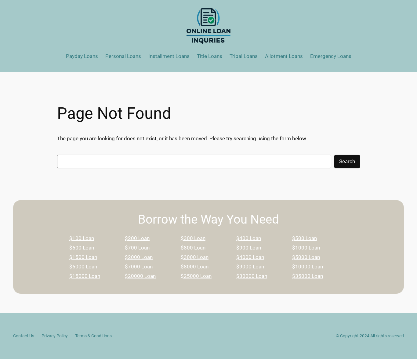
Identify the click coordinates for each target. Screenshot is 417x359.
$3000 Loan (195, 257)
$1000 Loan (306, 248)
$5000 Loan (306, 257)
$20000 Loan (140, 276)
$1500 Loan (83, 257)
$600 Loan (81, 248)
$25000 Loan (196, 276)
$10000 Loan (307, 267)
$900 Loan (248, 248)
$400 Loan (248, 238)
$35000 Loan (307, 276)
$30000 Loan (251, 276)
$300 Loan (193, 238)
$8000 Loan (195, 267)
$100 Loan (81, 238)
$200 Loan (137, 238)
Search (347, 161)
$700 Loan (137, 248)
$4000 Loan (250, 257)
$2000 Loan (139, 257)
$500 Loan (304, 238)
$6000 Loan (83, 267)
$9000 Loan (250, 267)
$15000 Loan (84, 276)
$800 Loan (193, 248)
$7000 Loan (139, 267)
